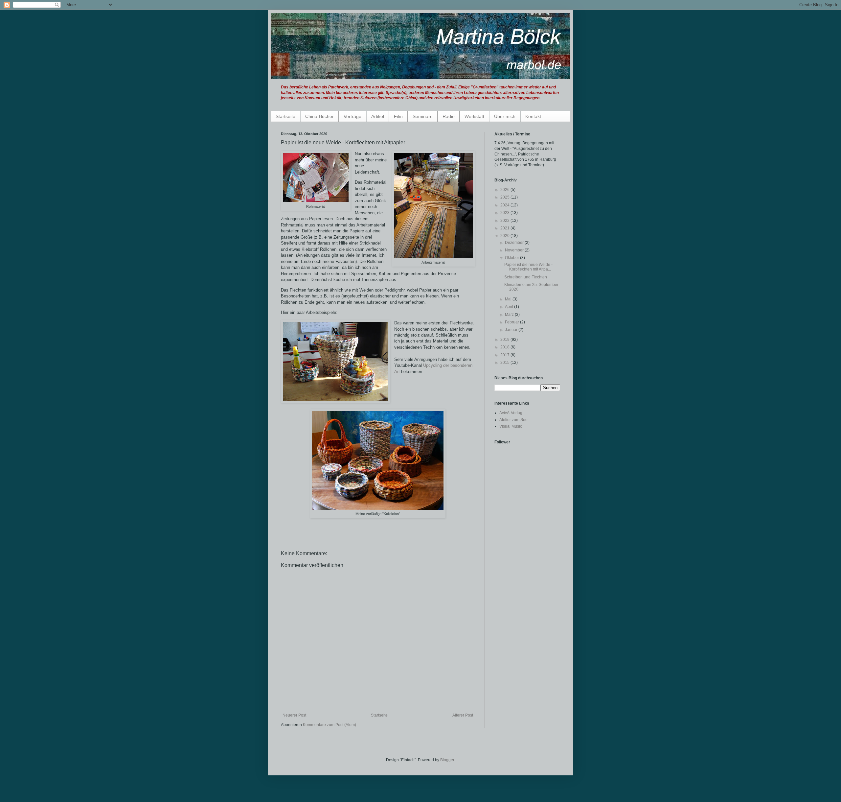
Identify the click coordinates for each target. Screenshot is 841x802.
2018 (505, 347)
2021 (505, 228)
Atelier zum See (513, 419)
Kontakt (533, 116)
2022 (505, 220)
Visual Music (510, 426)
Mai (508, 299)
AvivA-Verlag (510, 413)
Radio (449, 116)
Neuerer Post (294, 715)
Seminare (423, 116)
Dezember (515, 242)
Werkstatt (474, 116)
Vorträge (352, 116)
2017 (505, 355)
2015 (505, 362)
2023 (505, 212)
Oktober (512, 257)
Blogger (447, 760)
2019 (505, 339)
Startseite (285, 116)
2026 (505, 189)
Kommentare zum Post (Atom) (329, 724)
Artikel (377, 116)
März (510, 314)
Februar (512, 322)
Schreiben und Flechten (525, 277)
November (515, 250)
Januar (511, 329)
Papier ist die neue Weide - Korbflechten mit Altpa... (528, 266)
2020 (505, 235)
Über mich (504, 116)
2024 (505, 205)
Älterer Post (462, 715)
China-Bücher (319, 116)
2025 (505, 197)
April (509, 306)
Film (398, 116)
